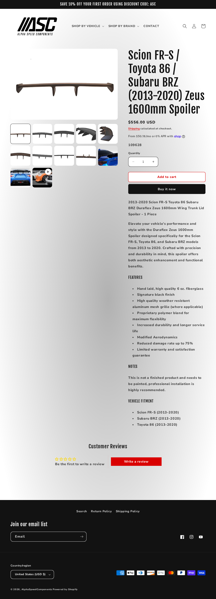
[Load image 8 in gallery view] (64, 156)
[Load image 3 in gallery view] (64, 134)
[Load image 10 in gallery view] (108, 156)
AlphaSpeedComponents (37, 589)
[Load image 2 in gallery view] (42, 134)
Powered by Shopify (65, 589)
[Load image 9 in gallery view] (86, 156)
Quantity (134, 153)
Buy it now (167, 189)
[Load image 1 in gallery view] (20, 134)
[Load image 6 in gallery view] (20, 156)
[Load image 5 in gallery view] (108, 134)
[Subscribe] (81, 537)
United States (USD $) (30, 574)
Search (81, 511)
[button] (87, 26)
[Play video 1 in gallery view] (42, 178)
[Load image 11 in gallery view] (20, 178)
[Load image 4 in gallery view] (86, 134)
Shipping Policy (128, 511)
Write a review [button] (136, 461)
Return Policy (101, 511)
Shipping (134, 128)
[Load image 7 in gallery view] (42, 156)
